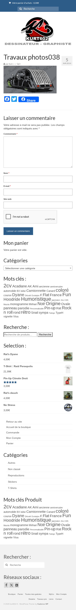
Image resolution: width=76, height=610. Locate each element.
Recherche (45, 334)
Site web (7, 199)
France (56, 295)
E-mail (7, 186)
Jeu (62, 300)
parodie (23, 308)
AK (30, 286)
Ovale (65, 304)
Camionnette (36, 290)
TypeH (59, 312)
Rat (58, 308)
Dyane (18, 294)
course (7, 295)
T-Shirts (12, 488)
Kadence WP (42, 604)
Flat (46, 295)
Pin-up (49, 308)
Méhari (33, 304)
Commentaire (10, 134)
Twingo (52, 313)
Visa (15, 316)
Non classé (14, 469)
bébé (23, 291)
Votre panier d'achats (25, 3)
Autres (11, 462)
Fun (66, 294)
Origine (53, 303)
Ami (35, 286)
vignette (8, 316)
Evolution (35, 295)
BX (18, 291)
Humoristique (36, 299)
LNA (66, 300)
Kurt (10, 64)
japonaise (56, 300)
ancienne (44, 286)
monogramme (19, 304)
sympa (43, 312)
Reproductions (16, 475)
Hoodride (12, 299)
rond (16, 312)
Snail (34, 312)
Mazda (6, 304)
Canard (50, 290)
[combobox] (38, 268)
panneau (10, 308)
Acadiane (19, 286)
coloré (62, 290)
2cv (8, 285)
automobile (10, 290)
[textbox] (38, 268)
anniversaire (56, 286)
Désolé (28, 295)
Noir (41, 303)
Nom (6, 173)
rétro (25, 312)
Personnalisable (37, 309)
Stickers (12, 481)
